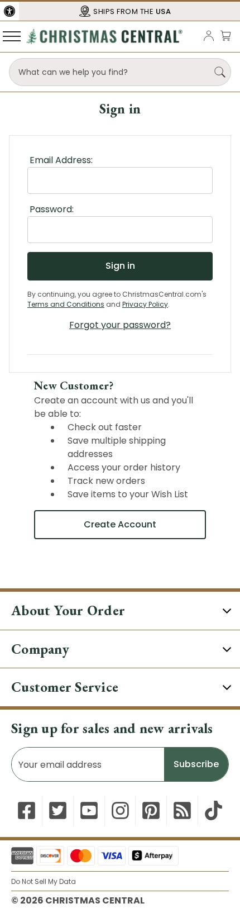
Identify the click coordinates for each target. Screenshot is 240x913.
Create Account (120, 524)
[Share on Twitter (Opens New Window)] (58, 810)
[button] (9, 11)
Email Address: (61, 160)
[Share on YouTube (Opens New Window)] (89, 810)
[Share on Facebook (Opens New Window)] (26, 810)
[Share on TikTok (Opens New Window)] (213, 810)
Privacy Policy (145, 304)
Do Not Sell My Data (43, 881)
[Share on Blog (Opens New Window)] (182, 810)
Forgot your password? (120, 324)
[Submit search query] (220, 72)
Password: (52, 209)
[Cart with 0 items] (225, 35)
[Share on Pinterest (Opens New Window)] (151, 810)
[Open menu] (12, 36)
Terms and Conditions (65, 304)
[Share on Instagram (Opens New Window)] (120, 810)
